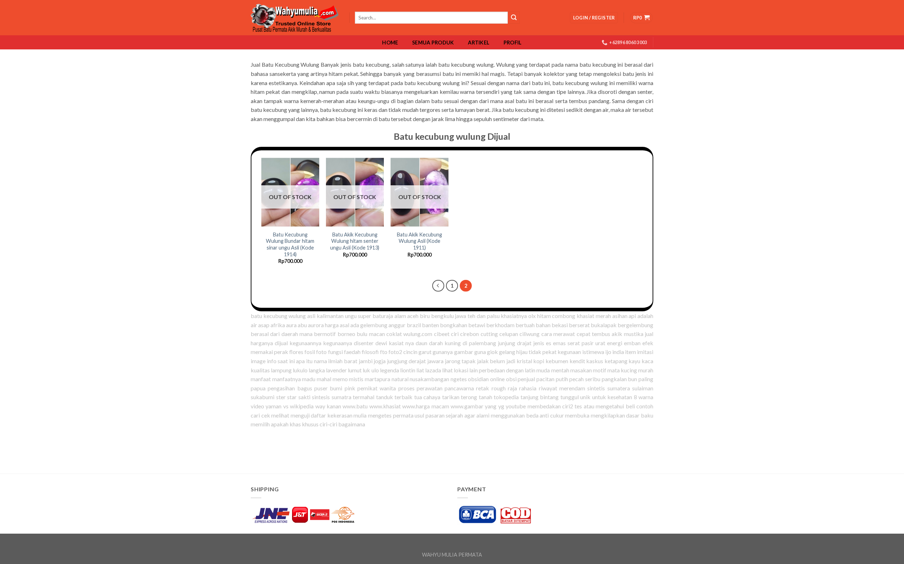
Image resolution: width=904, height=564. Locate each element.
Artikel (478, 43)
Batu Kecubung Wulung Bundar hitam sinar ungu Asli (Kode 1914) (290, 244)
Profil (513, 43)
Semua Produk (433, 43)
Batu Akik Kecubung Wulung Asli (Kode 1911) (419, 241)
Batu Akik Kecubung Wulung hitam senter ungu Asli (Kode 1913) (354, 241)
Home (390, 43)
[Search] (514, 18)
